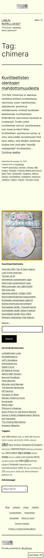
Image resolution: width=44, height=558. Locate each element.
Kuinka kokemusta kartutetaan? (17, 303)
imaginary (27, 173)
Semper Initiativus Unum (13, 398)
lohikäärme (26, 177)
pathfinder (33, 461)
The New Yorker (32, 180)
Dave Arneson (14, 445)
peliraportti (5, 464)
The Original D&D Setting (14, 422)
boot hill (4, 440)
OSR (26, 460)
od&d (21, 460)
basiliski (22, 167)
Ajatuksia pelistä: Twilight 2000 (16, 293)
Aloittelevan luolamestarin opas (16, 279)
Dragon (5, 170)
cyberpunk (33, 440)
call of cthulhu (18, 440)
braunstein (10, 440)
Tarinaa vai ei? (8, 276)
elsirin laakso (11, 453)
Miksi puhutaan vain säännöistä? (17, 286)
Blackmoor (36, 436)
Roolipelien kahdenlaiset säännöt (17, 300)
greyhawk (34, 453)
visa (11, 474)
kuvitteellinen (14, 177)
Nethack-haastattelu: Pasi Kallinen (18, 317)
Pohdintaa (19, 164)
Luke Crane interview (12, 273)
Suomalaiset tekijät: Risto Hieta (16, 314)
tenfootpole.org (9, 363)
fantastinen (17, 173)
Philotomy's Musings (11, 408)
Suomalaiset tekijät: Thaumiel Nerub (19, 307)
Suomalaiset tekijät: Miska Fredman (18, 310)
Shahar (20, 468)
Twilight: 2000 (20, 471)
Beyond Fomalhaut (11, 377)
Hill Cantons (7, 391)
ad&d (8, 436)
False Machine (8, 381)
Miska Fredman (10, 461)
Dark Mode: (34, 555)
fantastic (12, 170)
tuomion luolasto (10, 471)
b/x (23, 436)
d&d (36, 167)
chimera (30, 167)
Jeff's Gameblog (9, 360)
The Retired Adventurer (13, 387)
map (3, 461)
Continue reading (11, 152)
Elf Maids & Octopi (10, 370)
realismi (21, 180)
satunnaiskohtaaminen (9, 468)
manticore (36, 177)
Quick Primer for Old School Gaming (19, 412)
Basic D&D (29, 436)
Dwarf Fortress (6, 449)
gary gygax (24, 452)
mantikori (6, 180)
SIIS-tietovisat (8, 290)
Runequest (14, 464)
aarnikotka (13, 167)
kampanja (29, 457)
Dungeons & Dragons (32, 445)
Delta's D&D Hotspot (11, 374)
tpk (40, 468)
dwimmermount (18, 449)
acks (3, 436)
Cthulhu (26, 440)
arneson (14, 436)
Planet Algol (7, 405)
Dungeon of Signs (10, 394)
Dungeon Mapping (10, 425)
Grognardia (7, 401)
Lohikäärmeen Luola (11, 353)
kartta (36, 457)
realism (14, 180)
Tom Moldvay (34, 468)
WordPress (26, 548)
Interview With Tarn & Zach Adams (18, 269)
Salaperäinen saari (25, 464)
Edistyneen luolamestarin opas (16, 283)
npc (16, 461)
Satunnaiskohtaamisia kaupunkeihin (19, 297)
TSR (3, 471)
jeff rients (12, 457)
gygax (5, 456)
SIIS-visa (27, 468)
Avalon (20, 436)
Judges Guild (20, 457)
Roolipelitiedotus (9, 357)
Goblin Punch (8, 367)
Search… (6, 323)
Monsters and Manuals (12, 384)
